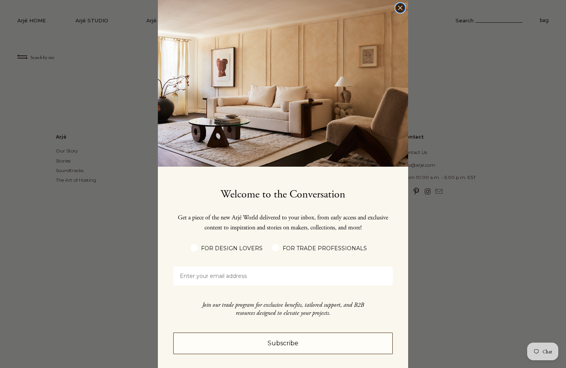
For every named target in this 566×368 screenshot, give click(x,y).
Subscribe (283, 343)
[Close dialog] (400, 8)
